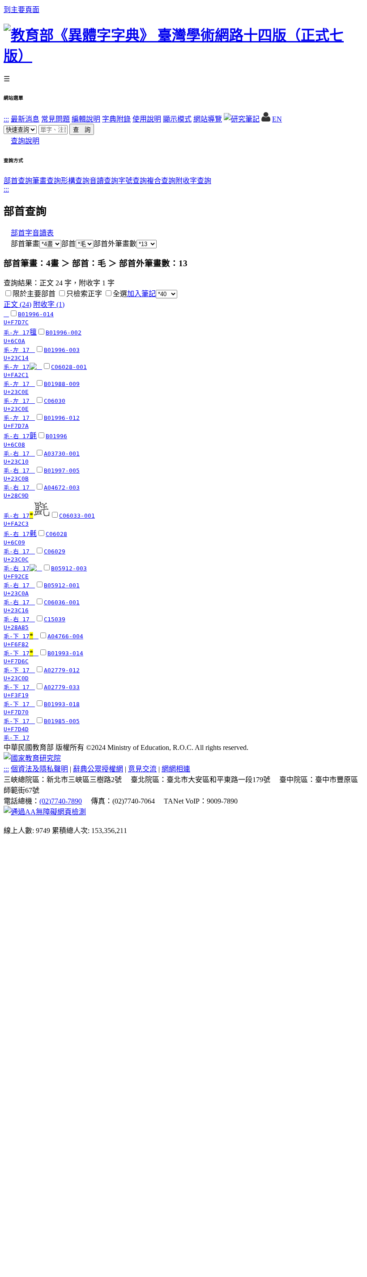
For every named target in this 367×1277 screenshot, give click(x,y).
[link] (8, 293)
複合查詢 (161, 180)
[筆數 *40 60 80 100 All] (166, 293)
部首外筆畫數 (115, 243)
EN (277, 119)
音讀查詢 (104, 180)
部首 (68, 243)
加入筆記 (141, 293)
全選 (120, 293)
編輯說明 (86, 119)
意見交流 (142, 769)
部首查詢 (18, 180)
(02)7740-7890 (60, 801)
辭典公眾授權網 (98, 769)
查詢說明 (25, 141)
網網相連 (176, 769)
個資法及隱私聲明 (39, 769)
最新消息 (25, 119)
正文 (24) (17, 304)
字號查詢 (132, 180)
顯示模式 (177, 119)
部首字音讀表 (32, 233)
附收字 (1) (48, 304)
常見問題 (55, 119)
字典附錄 (116, 119)
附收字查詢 (193, 180)
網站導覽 (207, 119)
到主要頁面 (21, 9)
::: (6, 119)
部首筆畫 (21, 243)
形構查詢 (75, 180)
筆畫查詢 (46, 180)
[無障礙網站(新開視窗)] (45, 812)
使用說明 (146, 119)
